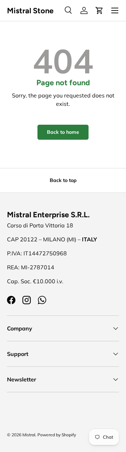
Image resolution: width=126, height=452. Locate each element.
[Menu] (114, 10)
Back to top (63, 180)
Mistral (28, 434)
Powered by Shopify (56, 434)
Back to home (63, 132)
